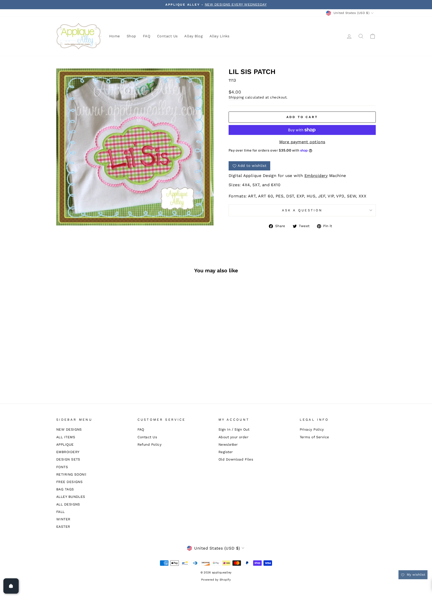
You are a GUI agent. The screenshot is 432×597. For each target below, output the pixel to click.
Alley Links (219, 36)
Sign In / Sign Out (233, 429)
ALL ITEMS (65, 437)
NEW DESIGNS (69, 429)
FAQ (146, 36)
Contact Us (167, 36)
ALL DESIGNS (68, 504)
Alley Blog (193, 36)
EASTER (63, 527)
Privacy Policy (312, 429)
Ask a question (302, 210)
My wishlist (415, 574)
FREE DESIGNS (69, 482)
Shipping (236, 97)
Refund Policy (149, 445)
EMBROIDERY (68, 452)
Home (114, 36)
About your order (233, 437)
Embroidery (316, 175)
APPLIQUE (65, 445)
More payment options (302, 141)
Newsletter (228, 445)
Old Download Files (235, 459)
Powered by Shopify (216, 579)
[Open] (11, 586)
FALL (60, 512)
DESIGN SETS (68, 459)
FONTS (62, 467)
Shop (131, 36)
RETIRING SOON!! (71, 474)
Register (225, 452)
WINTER (63, 519)
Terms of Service (314, 437)
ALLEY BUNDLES (70, 497)
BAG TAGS (65, 489)
